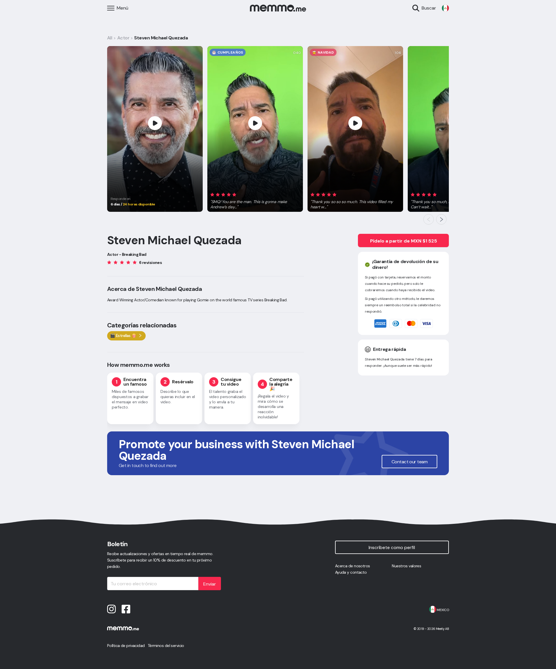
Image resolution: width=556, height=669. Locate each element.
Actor (123, 38)
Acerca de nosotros (352, 565)
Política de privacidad (126, 645)
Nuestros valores (406, 565)
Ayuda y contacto (351, 572)
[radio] (212, 194)
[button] (255, 199)
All (109, 38)
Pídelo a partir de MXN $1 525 (403, 241)
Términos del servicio (166, 645)
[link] (445, 8)
